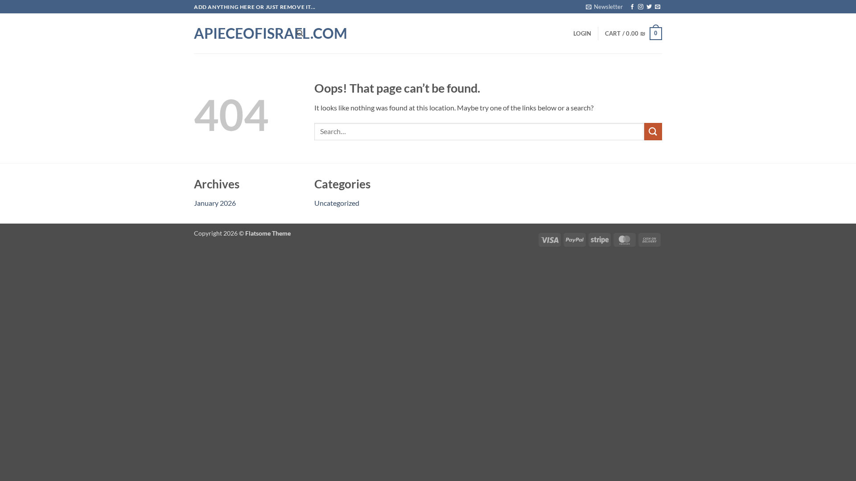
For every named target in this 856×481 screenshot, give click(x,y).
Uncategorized (336, 203)
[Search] (299, 33)
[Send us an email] (657, 7)
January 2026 (215, 203)
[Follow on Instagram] (640, 7)
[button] (604, 6)
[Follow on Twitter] (649, 7)
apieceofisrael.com (238, 33)
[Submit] (653, 131)
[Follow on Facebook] (632, 7)
